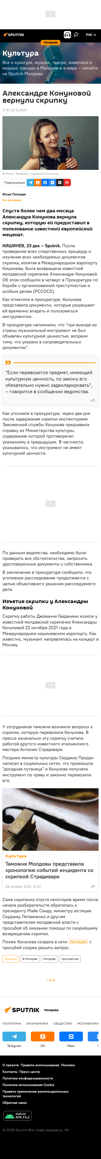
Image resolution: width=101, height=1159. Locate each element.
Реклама (68, 1065)
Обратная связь (14, 1102)
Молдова (49, 959)
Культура (15, 856)
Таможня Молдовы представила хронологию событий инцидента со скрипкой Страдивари (49, 870)
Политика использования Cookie (28, 1085)
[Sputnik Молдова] (14, 36)
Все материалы (12, 200)
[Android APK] (17, 1116)
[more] (93, 400)
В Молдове (30, 959)
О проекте (10, 1065)
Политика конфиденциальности (27, 1078)
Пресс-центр (29, 1071)
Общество (62, 1023)
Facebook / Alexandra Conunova (37, 173)
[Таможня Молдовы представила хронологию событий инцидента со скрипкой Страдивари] (50, 819)
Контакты (9, 1071)
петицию (78, 941)
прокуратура (69, 959)
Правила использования (40, 1065)
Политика (11, 1023)
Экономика (37, 1023)
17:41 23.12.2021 (14, 110)
